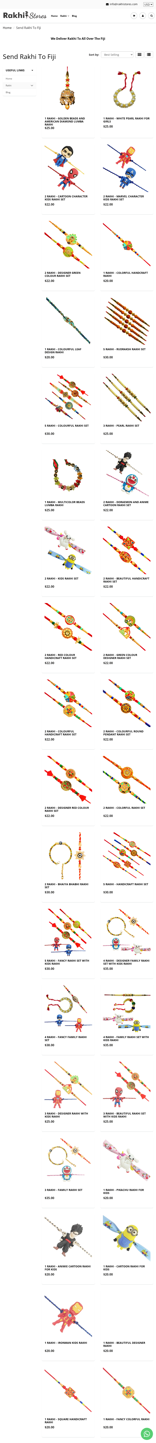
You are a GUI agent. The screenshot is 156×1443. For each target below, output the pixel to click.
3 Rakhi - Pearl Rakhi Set (121, 425)
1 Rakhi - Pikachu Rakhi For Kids (123, 1191)
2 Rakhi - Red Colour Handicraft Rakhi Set (60, 656)
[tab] (19, 85)
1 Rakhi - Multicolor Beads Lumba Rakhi (65, 503)
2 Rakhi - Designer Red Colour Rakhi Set (67, 809)
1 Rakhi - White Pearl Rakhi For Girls (126, 120)
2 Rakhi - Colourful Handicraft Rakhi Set (60, 732)
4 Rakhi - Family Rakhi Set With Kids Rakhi (126, 1038)
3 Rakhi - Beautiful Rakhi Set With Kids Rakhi (124, 1115)
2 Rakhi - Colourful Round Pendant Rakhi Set (123, 732)
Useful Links (15, 70)
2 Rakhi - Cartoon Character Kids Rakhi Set (66, 197)
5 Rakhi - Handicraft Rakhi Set (125, 884)
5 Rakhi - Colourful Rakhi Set (67, 425)
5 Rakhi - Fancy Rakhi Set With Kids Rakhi (67, 962)
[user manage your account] (142, 15)
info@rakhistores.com (124, 4)
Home (54, 15)
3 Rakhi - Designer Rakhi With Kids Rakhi (66, 1115)
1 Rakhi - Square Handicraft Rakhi (66, 1420)
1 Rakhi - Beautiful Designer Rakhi (124, 1344)
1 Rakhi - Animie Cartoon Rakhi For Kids (68, 1267)
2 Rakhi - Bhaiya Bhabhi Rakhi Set (66, 885)
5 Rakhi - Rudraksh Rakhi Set (124, 349)
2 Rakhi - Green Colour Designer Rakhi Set (120, 656)
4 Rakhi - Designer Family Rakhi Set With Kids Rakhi (126, 962)
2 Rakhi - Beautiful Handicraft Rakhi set (126, 580)
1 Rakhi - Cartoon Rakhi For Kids (124, 1267)
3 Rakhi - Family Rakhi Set (63, 1190)
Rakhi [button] (10, 86)
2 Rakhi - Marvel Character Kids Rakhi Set (123, 197)
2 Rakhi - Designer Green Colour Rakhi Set (62, 274)
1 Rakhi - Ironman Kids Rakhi (66, 1343)
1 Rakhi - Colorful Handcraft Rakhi (125, 274)
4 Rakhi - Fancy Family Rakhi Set (66, 1038)
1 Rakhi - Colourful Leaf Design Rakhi (63, 350)
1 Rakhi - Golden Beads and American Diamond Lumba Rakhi (65, 121)
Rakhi (63, 15)
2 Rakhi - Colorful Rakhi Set (124, 808)
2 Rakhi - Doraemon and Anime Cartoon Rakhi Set (126, 503)
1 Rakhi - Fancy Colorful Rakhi (126, 1419)
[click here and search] (151, 15)
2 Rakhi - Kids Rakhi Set (61, 578)
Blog (74, 15)
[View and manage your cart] (134, 15)
